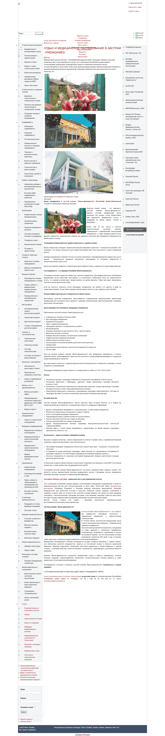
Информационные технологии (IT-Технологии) (31, 638)
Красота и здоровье (31, 623)
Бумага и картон (30, 409)
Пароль (23, 698)
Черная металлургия (32, 317)
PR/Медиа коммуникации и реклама (30, 629)
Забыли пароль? (26, 719)
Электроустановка (31, 345)
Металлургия (27, 305)
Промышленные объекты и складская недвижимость (32, 145)
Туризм (27, 614)
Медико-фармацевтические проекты (31, 456)
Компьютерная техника (33, 244)
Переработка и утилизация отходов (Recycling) (31, 204)
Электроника (27, 210)
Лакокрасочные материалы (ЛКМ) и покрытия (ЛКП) (31, 79)
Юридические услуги (31, 651)
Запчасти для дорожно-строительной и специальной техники (33, 107)
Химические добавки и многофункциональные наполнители (32, 186)
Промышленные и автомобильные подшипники (31, 298)
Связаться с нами (134, 7)
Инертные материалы (32, 73)
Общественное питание (33, 619)
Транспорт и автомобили (31, 362)
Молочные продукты (31, 538)
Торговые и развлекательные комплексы (30, 154)
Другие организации (135, 229)
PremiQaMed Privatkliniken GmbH (66, 197)
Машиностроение (28, 274)
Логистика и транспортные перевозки (29, 657)
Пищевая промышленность (32, 514)
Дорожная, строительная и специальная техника (32, 98)
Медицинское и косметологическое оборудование (31, 448)
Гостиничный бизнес (32, 139)
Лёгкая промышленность (31, 542)
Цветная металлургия (32, 322)
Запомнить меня (26, 707)
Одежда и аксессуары (32, 546)
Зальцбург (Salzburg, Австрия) (55, 479)
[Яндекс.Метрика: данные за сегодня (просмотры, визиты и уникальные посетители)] (82, 735)
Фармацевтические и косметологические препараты (32, 439)
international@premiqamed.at (54, 581)
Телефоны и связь (31, 240)
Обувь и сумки (29, 550)
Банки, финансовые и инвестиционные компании (32, 585)
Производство (27, 463)
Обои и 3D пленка (31, 85)
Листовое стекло (30, 510)
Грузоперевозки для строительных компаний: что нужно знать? (29, 668)
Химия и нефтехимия (30, 180)
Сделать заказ (133, 11)
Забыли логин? (25, 721)
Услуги (24, 604)
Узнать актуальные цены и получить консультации (62, 576)
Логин (22, 689)
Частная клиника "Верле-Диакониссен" (95, 511)
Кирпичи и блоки (30, 62)
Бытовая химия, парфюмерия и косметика (30, 195)
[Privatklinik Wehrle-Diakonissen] (75, 111)
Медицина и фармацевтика (32, 426)
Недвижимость (27, 122)
